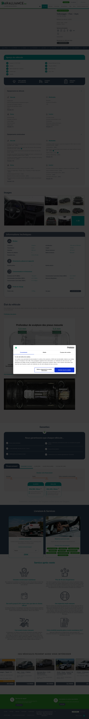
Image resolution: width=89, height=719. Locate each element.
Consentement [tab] (23, 352)
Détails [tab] (44, 352)
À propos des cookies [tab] (65, 352)
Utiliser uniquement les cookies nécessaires (44, 370)
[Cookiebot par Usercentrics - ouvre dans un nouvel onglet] (68, 348)
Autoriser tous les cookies (64, 369)
